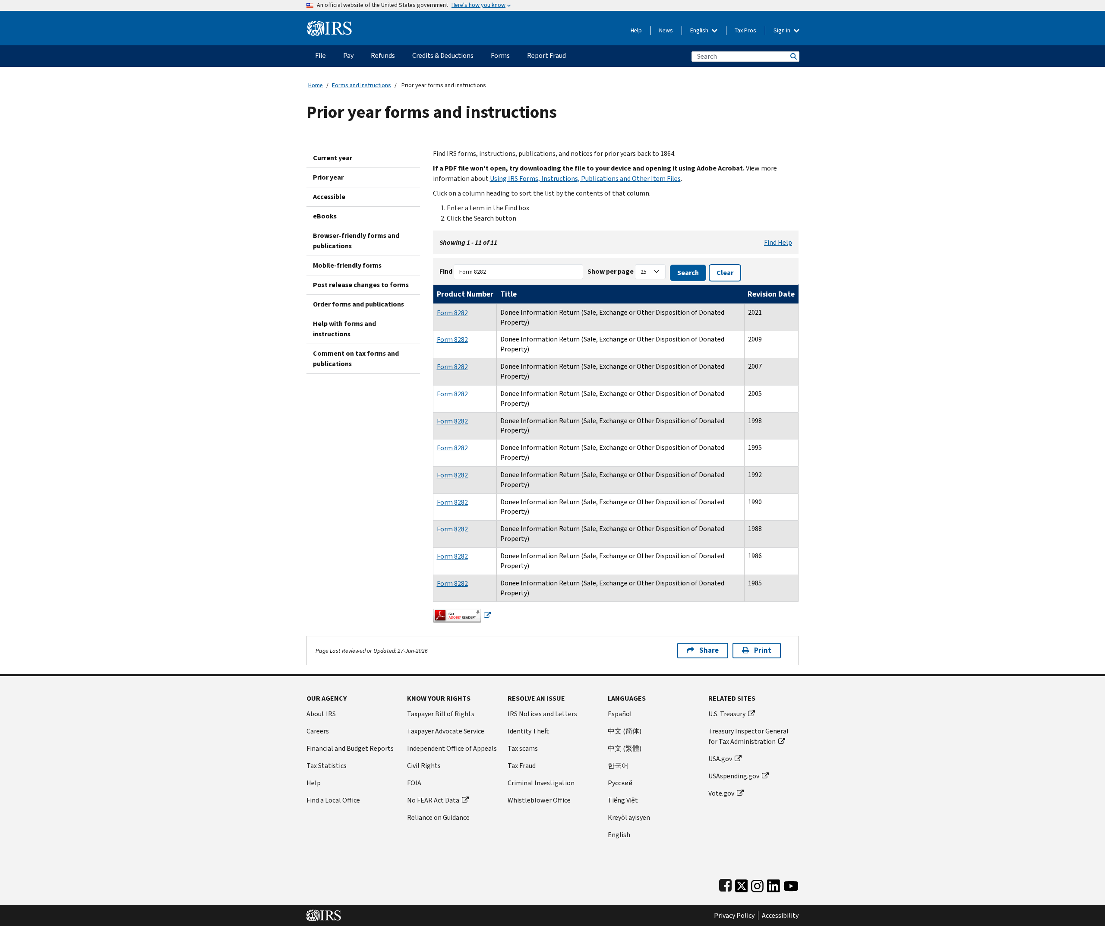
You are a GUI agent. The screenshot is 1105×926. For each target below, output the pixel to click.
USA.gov (720, 758)
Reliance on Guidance (438, 817)
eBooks (325, 216)
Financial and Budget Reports (350, 748)
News (666, 30)
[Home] (329, 25)
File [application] (320, 55)
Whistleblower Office (539, 800)
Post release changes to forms (361, 284)
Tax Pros (745, 30)
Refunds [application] (383, 55)
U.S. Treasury (726, 713)
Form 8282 (452, 312)
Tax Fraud (522, 765)
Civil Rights (424, 765)
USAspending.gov (733, 776)
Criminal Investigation (541, 782)
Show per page (610, 271)
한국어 (618, 765)
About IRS (321, 713)
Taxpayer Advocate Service (445, 731)
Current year (332, 157)
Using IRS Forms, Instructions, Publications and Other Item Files (585, 178)
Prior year (328, 177)
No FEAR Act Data (433, 800)
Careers (317, 731)
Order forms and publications (358, 304)
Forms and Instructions (361, 85)
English (700, 30)
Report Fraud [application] (546, 55)
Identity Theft (528, 731)
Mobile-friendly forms (347, 265)
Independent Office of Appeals (452, 748)
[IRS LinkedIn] (773, 884)
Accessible (329, 196)
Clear (725, 272)
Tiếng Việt (623, 800)
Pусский (620, 782)
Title (508, 294)
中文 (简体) (624, 731)
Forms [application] (500, 55)
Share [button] (709, 650)
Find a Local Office (333, 800)
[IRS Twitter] (741, 884)
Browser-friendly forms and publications (356, 240)
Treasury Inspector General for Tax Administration (748, 736)
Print (762, 650)
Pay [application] (348, 55)
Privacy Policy (734, 915)
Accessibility (780, 915)
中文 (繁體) (624, 748)
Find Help (778, 242)
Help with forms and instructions (344, 328)
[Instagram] (757, 884)
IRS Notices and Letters (542, 713)
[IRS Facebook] (725, 884)
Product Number (465, 294)
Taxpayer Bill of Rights (440, 713)
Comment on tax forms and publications (356, 358)
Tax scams (523, 748)
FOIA (414, 782)
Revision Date (771, 294)
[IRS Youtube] (791, 884)
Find (445, 271)
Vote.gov (721, 793)
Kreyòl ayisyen (629, 817)
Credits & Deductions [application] (443, 55)
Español (620, 713)
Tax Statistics (326, 765)
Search (793, 56)
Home (315, 85)
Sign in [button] (783, 30)
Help (636, 30)
